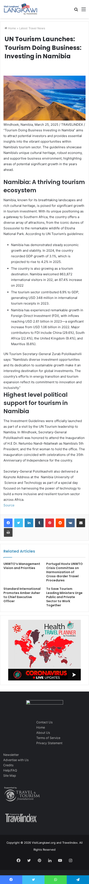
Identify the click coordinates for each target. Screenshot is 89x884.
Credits (8, 765)
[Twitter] (18, 523)
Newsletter (11, 755)
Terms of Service (48, 738)
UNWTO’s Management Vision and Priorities (21, 566)
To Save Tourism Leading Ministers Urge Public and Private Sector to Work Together (64, 597)
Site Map (9, 775)
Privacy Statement (49, 743)
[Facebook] (8, 523)
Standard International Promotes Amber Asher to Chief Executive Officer (22, 595)
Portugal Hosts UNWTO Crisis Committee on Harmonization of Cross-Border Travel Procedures (64, 572)
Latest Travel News (32, 28)
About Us (43, 732)
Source (8, 505)
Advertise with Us (16, 760)
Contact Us (44, 722)
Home (11, 28)
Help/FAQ (10, 770)
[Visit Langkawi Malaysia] (20, 9)
